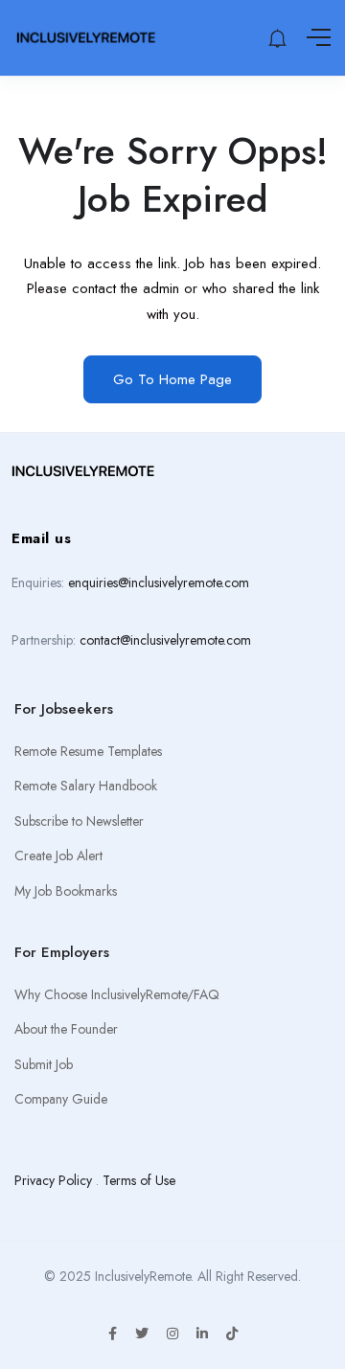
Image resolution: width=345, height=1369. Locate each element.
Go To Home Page (172, 379)
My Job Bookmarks (65, 891)
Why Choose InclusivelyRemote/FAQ (116, 994)
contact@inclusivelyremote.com (165, 640)
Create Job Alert (58, 855)
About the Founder (66, 1028)
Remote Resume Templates (88, 751)
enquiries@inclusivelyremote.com (158, 582)
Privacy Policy (53, 1180)
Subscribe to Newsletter (79, 821)
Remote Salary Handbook (85, 785)
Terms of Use (139, 1180)
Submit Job (43, 1064)
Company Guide (60, 1098)
